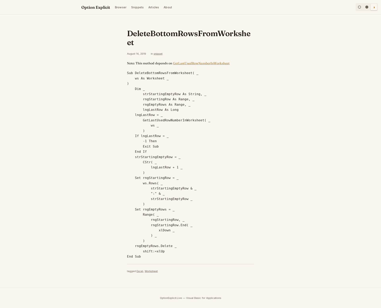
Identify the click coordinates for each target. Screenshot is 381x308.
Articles (153, 7)
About (168, 7)
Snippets (137, 7)
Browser (120, 7)
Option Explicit (95, 7)
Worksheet (151, 271)
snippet (158, 53)
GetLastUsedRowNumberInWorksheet (201, 63)
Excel (140, 271)
